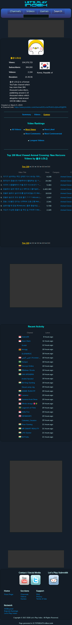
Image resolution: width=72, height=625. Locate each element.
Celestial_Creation (29, 420)
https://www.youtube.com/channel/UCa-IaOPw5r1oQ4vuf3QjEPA (40, 107)
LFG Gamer (26, 433)
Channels (24, 594)
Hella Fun (26, 412)
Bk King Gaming (28, 382)
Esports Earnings (11, 611)
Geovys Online (28, 366)
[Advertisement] (36, 28)
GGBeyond (8, 609)
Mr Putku (25, 437)
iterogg (24, 349)
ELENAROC (27, 354)
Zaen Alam (26, 341)
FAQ (38, 594)
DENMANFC (27, 416)
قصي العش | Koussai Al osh (33, 357)
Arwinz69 (25, 337)
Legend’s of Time (29, 408)
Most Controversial (53, 134)
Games (23, 599)
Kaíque (25, 362)
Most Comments (33, 134)
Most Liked (49, 129)
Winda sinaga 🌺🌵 (30, 403)
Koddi (24, 345)
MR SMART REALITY (30, 428)
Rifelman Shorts (28, 370)
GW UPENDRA (28, 374)
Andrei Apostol (27, 379)
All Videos (16, 129)
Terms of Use (41, 599)
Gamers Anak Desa (29, 399)
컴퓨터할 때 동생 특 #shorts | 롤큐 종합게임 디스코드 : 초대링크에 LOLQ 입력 (34, 206)
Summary (26, 114)
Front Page (8, 594)
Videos (37, 114)
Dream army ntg (28, 387)
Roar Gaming (27, 424)
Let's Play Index (10, 613)
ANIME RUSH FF (28, 391)
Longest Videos (37, 140)
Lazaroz (25, 395)
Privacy (39, 597)
